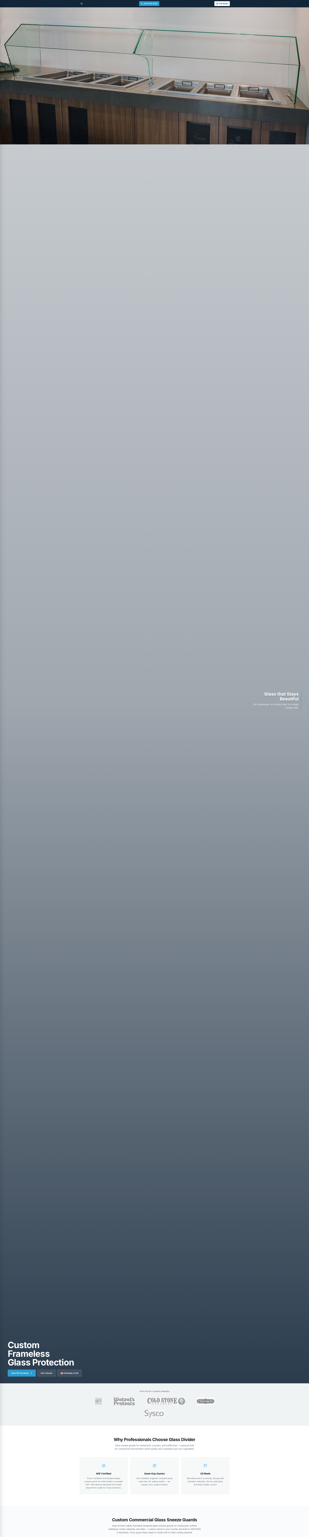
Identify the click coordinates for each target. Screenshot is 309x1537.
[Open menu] (81, 3)
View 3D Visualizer (20, 1373)
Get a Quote (46, 1373)
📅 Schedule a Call (69, 1373)
